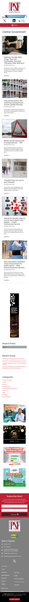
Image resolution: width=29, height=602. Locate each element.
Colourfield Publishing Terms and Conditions (12, 591)
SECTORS (16, 572)
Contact (3, 581)
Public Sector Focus (9, 65)
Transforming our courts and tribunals (14, 181)
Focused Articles (6, 386)
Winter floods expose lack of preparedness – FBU (14, 142)
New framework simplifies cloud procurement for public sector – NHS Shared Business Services (14, 265)
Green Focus (5, 390)
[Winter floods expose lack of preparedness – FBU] (14, 128)
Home (3, 569)
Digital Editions (5, 575)
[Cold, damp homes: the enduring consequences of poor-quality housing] (14, 89)
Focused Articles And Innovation (9, 388)
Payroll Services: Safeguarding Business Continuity (14, 361)
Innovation (4, 394)
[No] (27, 597)
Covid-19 (4, 382)
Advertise (3, 578)
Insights (3, 584)
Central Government (7, 380)
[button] (14, 514)
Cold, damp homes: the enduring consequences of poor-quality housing (13, 103)
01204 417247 (7, 544)
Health (3, 392)
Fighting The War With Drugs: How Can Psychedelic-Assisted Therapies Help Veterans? (14, 60)
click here (25, 595)
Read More (7, 75)
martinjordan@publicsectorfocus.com (12, 556)
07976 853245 (7, 546)
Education (4, 384)
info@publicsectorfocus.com (10, 553)
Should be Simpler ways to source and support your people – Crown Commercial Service (14, 221)
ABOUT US (4, 588)
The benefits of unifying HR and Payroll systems (13, 358)
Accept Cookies (14, 599)
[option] (14, 16)
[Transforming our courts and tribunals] (14, 168)
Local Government (6, 396)
